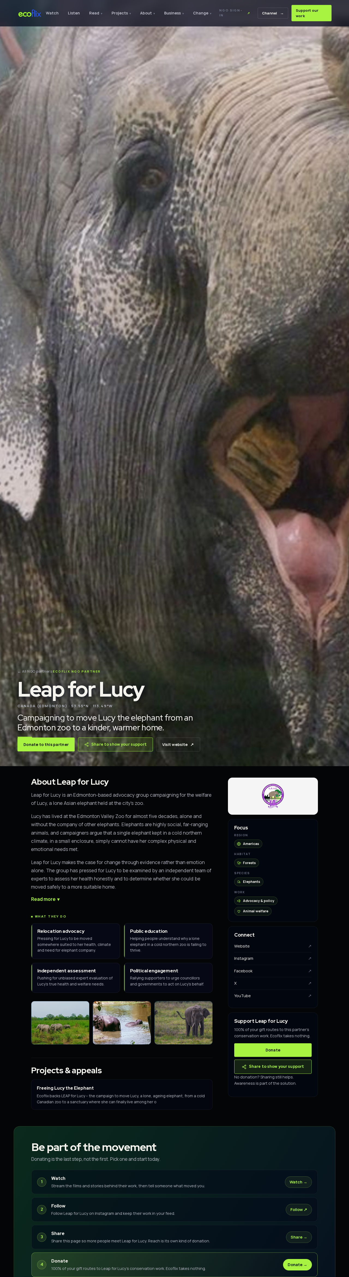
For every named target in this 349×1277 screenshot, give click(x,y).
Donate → (297, 1264)
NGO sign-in (234, 12)
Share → (299, 1237)
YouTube (273, 995)
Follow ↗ (298, 1209)
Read (95, 13)
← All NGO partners (34, 671)
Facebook (273, 970)
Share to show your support (119, 744)
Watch (52, 13)
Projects (121, 13)
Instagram (273, 958)
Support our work (307, 13)
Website (273, 946)
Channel (273, 13)
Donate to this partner (46, 744)
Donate (273, 1050)
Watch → (298, 1182)
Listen (74, 13)
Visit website (178, 744)
